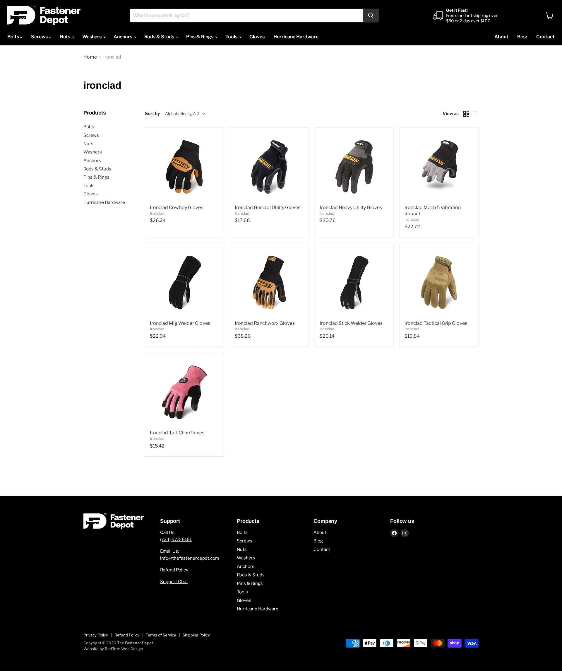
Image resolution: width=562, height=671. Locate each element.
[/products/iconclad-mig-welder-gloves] (184, 282)
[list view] (474, 114)
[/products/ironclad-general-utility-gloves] (269, 167)
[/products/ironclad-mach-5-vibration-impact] (439, 167)
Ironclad (157, 213)
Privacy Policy (95, 635)
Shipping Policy (196, 635)
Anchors (123, 37)
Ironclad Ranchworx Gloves (265, 323)
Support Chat (174, 581)
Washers (92, 37)
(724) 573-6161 (176, 539)
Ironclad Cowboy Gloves (176, 207)
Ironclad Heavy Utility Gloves (351, 207)
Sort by (152, 113)
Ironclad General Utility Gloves (267, 207)
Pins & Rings (200, 37)
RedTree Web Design (124, 648)
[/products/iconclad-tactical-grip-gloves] (439, 282)
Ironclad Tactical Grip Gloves (436, 323)
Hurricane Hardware (295, 37)
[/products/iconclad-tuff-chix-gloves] (184, 392)
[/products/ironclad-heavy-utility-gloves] (354, 167)
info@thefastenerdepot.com (189, 558)
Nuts (65, 37)
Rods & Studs (159, 37)
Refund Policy (174, 570)
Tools (231, 37)
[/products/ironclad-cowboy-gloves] (184, 167)
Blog (522, 37)
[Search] (371, 15)
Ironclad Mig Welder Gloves (180, 323)
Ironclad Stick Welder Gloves (351, 323)
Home (90, 57)
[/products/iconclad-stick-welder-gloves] (354, 282)
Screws (40, 37)
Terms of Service (161, 635)
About (501, 37)
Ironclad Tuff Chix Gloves (177, 433)
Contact (545, 37)
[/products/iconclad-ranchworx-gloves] (269, 282)
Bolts (13, 37)
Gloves (257, 37)
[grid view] (466, 114)
